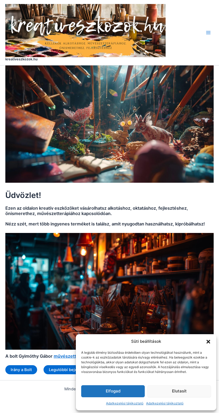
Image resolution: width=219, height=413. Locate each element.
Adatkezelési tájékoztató (124, 403)
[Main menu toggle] (208, 32)
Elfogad (113, 390)
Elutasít (179, 390)
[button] (208, 341)
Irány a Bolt (21, 369)
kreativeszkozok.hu (21, 59)
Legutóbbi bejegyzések (71, 369)
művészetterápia (71, 356)
